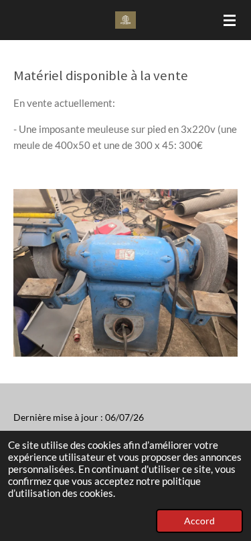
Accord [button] (199, 521)
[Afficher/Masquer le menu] (229, 20)
